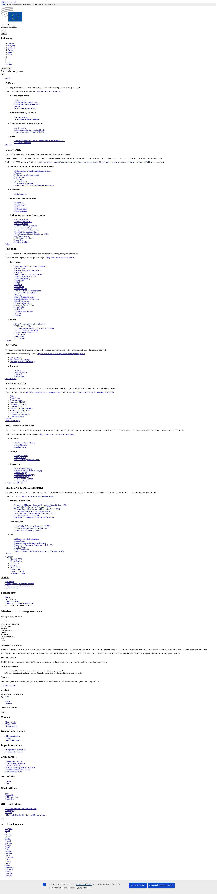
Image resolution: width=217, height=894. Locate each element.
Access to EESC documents (15, 763)
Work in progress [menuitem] (20, 181)
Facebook (11, 48)
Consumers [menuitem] (18, 272)
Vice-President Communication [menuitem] (25, 102)
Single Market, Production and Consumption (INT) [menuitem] (32, 507)
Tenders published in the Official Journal (19, 584)
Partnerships (9, 799)
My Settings (14, 563)
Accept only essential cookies (161, 885)
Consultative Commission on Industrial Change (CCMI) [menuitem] (34, 517)
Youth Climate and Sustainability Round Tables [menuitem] (31, 234)
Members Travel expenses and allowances (20, 768)
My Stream (14, 565)
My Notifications (16, 561)
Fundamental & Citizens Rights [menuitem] (25, 293)
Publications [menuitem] (18, 203)
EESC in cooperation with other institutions (20, 809)
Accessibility (6, 68)
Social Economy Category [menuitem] (23, 479)
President (8, 419)
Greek (7, 837)
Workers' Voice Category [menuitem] (23, 469)
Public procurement (12, 797)
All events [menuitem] (18, 375)
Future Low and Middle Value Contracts (19, 603)
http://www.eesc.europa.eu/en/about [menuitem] (49, 91)
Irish (7, 849)
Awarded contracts (12, 588)
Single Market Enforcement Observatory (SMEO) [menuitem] (32, 526)
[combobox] (25, 71)
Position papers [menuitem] (19, 177)
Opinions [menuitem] (17, 173)
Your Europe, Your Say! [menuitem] (23, 228)
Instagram (11, 46)
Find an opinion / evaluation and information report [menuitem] (32, 171)
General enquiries (11, 726)
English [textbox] (20, 71)
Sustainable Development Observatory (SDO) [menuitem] (30, 528)
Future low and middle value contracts (19, 586)
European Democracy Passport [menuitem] (25, 226)
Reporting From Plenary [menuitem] (18, 404)
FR (6, 620)
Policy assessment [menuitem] (20, 211)
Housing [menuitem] (17, 295)
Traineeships (9, 795)
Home (7, 597)
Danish (8, 833)
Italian (7, 855)
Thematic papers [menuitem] (20, 205)
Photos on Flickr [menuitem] (18, 417)
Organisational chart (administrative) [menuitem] (27, 119)
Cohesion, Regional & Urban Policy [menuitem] (27, 270)
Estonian (8, 843)
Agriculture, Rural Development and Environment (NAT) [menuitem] (34, 513)
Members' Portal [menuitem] (20, 447)
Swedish (8, 876)
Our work (8, 145)
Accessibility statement (13, 772)
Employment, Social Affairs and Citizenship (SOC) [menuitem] (32, 511)
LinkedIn (11, 43)
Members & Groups (12, 421)
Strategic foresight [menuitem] (20, 209)
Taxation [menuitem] (17, 313)
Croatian (8, 851)
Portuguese (9, 867)
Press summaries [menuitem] (16, 400)
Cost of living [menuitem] (19, 336)
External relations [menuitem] (20, 289)
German (8, 835)
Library (8, 738)
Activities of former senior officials (17, 770)
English (8, 839)
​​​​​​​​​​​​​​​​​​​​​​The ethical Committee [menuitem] (22, 143)
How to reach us (11, 722)
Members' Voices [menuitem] (16, 406)
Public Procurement (12, 601)
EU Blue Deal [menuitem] (19, 334)
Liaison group (10, 811)
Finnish (8, 845)
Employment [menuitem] (19, 281)
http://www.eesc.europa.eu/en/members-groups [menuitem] (57, 434)
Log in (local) (15, 569)
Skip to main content (8, 2)
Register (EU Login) (17, 573)
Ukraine (8, 553)
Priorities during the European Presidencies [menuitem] (29, 130)
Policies (8, 244)
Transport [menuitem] (17, 315)
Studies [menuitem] (17, 207)
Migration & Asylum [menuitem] (21, 301)
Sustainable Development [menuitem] (23, 311)
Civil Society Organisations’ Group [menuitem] (27, 460)
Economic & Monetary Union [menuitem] (25, 276)
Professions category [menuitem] (21, 477)
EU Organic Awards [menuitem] (21, 236)
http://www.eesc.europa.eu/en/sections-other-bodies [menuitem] (36, 496)
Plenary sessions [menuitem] (16, 358)
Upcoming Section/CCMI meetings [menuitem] (22, 362)
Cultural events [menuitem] (19, 377)
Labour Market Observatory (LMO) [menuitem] (27, 530)
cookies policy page (84, 884)
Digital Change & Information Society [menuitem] (28, 274)
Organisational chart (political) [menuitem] (25, 108)
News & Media (10, 379)
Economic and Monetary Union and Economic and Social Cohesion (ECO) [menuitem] (41, 505)
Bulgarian (8, 829)
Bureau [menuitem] (17, 106)
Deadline (8, 703)
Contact (8, 701)
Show (3, 712)
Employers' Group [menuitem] (21, 456)
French (7, 847)
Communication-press (9, 685)
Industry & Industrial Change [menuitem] (24, 297)
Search (4, 33)
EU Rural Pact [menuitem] (19, 338)
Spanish (8, 841)
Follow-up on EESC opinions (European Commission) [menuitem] (34, 185)
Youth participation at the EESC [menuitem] (25, 332)
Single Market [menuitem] (19, 307)
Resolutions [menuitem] (18, 179)
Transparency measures (13, 761)
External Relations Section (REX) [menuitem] (26, 515)
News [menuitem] (12, 396)
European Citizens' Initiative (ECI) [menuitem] (26, 230)
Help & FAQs (15, 567)
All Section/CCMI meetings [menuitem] (20, 360)
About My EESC (16, 559)
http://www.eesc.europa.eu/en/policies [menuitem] (60, 258)
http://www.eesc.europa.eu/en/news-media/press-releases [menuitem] (93, 392)
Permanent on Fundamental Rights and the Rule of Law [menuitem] (34, 545)
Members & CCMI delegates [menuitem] (24, 443)
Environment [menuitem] (19, 287)
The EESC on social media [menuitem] (19, 410)
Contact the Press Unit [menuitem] (18, 412)
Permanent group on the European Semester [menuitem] (30, 543)
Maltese (8, 861)
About (7, 78)
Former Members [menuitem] (20, 445)
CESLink (8, 813)
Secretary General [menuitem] (20, 117)
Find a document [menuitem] (20, 194)
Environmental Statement (14, 752)
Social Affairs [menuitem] (19, 309)
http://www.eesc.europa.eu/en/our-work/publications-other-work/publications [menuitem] (127, 162)
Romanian (9, 869)
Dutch (7, 863)
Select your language (8, 71)
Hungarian (9, 853)
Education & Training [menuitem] (22, 279)
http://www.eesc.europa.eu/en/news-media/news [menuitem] (42, 392)
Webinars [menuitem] (17, 370)
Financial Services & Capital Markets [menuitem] (27, 291)
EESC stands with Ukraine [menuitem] (24, 238)
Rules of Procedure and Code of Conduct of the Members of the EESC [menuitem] (39, 141)
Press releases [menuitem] (15, 398)
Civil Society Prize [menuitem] (21, 224)
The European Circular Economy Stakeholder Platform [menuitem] (34, 328)
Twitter (10, 50)
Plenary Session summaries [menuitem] (24, 183)
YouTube (8, 64)
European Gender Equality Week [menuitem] (26, 330)
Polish (7, 865)
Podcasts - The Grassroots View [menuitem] (21, 408)
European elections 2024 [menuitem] (23, 222)
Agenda (8, 340)
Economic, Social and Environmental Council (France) (27, 815)
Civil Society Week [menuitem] (21, 220)
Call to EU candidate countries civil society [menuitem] (29, 324)
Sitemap (8, 781)
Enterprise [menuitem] (18, 285)
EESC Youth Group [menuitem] (21, 549)
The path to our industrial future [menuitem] (25, 232)
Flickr (10, 55)
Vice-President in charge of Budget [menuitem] (26, 104)
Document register (13, 736)
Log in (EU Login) (17, 571)
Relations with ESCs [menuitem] (21, 242)
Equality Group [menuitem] (20, 547)
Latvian (8, 859)
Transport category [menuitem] (21, 481)
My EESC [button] (9, 557)
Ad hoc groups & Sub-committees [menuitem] (26, 539)
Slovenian (9, 874)
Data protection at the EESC (15, 750)
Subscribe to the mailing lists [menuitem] (20, 414)
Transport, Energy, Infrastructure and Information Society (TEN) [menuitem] (37, 509)
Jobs (7, 793)
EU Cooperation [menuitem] (20, 128)
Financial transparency (13, 765)
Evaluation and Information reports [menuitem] (26, 175)
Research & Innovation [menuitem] (22, 303)
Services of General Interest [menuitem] (24, 305)
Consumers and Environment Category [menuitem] (28, 471)
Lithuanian (9, 857)
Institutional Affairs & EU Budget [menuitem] (26, 299)
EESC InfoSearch (13, 740)
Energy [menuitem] (17, 283)
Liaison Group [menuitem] (19, 541)
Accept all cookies (138, 885)
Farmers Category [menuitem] (20, 473)
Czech (7, 831)
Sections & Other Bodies (14, 483)
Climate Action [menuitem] (19, 268)
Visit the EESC (10, 724)
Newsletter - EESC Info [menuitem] (18, 402)
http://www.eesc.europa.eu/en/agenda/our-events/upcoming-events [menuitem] (61, 354)
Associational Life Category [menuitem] (24, 475)
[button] (5, 696)
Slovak (7, 871)
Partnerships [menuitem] (18, 240)
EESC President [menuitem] (20, 100)
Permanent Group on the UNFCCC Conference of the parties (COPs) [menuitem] (39, 551)
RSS (7, 783)
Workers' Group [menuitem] (20, 458)
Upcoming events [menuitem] (20, 373)
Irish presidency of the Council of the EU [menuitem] (29, 132)
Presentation (9, 582)
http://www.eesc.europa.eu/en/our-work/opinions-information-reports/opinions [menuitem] (69, 162)
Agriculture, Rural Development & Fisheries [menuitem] (30, 266)
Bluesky (11, 52)
